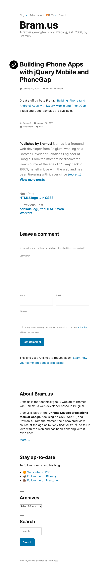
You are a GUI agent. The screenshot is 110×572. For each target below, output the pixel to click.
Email (59, 295)
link (41, 126)
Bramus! (27, 123)
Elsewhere (28, 126)
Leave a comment (54, 88)
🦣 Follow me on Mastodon (41, 480)
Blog (22, 15)
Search (62, 15)
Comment (25, 255)
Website (23, 311)
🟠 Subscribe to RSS (37, 472)
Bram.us (39, 25)
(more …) (74, 174)
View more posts (32, 179)
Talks (32, 15)
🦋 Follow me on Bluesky (40, 476)
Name (23, 295)
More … (25, 440)
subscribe (82, 327)
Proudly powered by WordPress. (43, 560)
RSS (51, 15)
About (40, 15)
